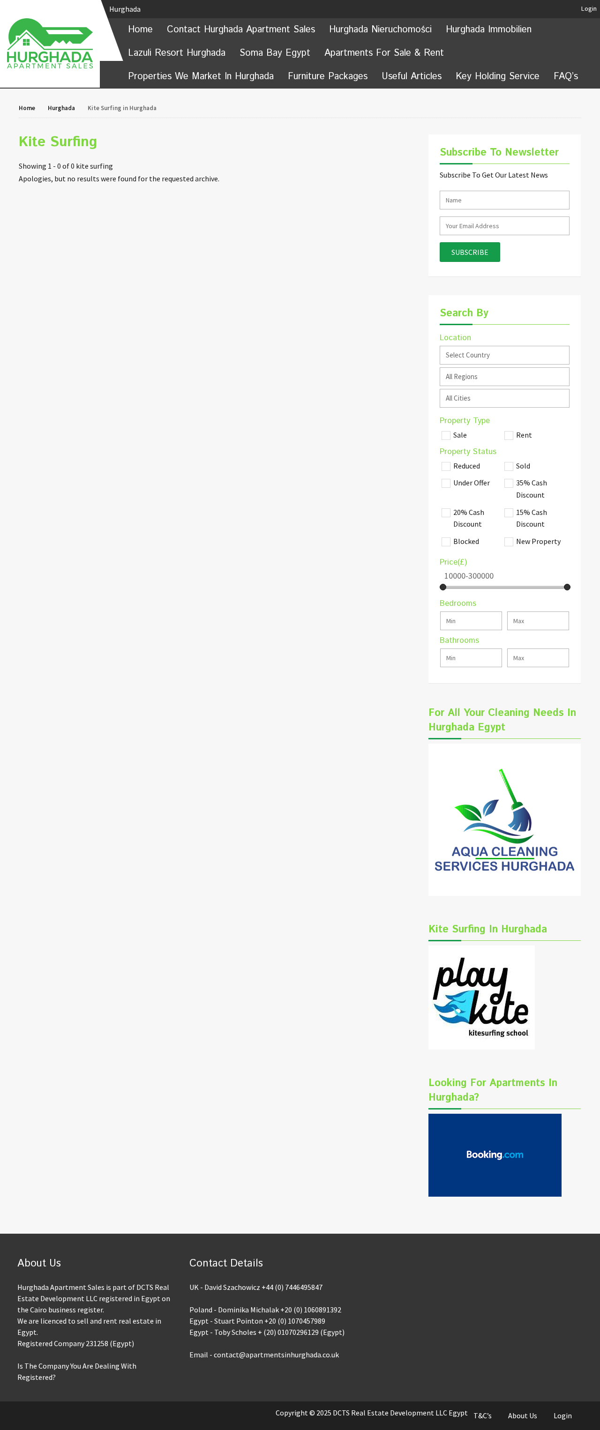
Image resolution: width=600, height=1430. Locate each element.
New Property (538, 541)
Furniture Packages (328, 76)
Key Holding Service (498, 76)
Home (140, 30)
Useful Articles (412, 76)
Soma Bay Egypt (275, 53)
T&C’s (482, 1415)
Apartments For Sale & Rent (384, 53)
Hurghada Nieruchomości (380, 30)
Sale (460, 434)
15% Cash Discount (531, 518)
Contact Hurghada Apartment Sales (241, 30)
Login (589, 8)
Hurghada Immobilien (489, 30)
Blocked (466, 541)
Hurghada (125, 9)
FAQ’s (566, 76)
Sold (523, 465)
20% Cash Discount (468, 518)
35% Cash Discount (531, 488)
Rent (524, 434)
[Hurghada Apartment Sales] (50, 43)
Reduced (466, 465)
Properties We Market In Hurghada (201, 76)
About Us (522, 1415)
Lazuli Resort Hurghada (176, 53)
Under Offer (471, 482)
